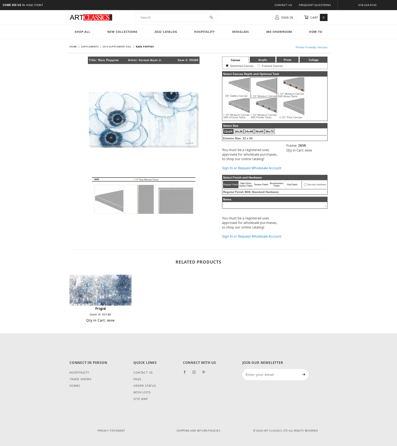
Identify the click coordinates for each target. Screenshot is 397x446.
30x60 (259, 131)
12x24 (228, 131)
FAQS (137, 379)
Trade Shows (80, 379)
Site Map (140, 399)
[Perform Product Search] (211, 17)
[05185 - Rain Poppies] (143, 119)
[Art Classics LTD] (90, 17)
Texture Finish (261, 184)
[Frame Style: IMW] (143, 195)
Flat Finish (292, 184)
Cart (317, 17)
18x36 (238, 131)
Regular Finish (231, 184)
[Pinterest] (205, 373)
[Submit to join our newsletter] (304, 374)
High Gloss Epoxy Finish (245, 184)
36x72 (269, 131)
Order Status (144, 386)
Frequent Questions (315, 5)
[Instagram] (195, 373)
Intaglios (240, 32)
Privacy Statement (111, 430)
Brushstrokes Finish (276, 184)
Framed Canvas (272, 65)
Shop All (82, 32)
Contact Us (283, 5)
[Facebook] (186, 373)
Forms (74, 386)
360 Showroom (279, 32)
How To (315, 32)
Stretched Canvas (242, 65)
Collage (313, 60)
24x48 (249, 131)
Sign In (286, 17)
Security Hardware (316, 184)
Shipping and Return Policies (198, 430)
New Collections (122, 32)
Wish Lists (142, 392)
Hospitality (204, 32)
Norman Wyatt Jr (150, 60)
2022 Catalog (165, 32)
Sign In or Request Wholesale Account (251, 168)
